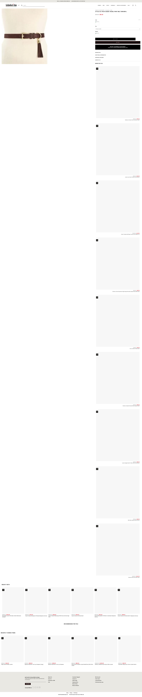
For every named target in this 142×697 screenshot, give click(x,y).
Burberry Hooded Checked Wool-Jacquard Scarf (131, 405)
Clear (139, 19)
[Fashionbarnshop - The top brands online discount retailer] (11, 5)
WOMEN (99, 5)
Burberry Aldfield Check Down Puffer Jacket (104, 664)
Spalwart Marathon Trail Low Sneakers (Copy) (34, 664)
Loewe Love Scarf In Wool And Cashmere (132, 177)
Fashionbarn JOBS (51, 680)
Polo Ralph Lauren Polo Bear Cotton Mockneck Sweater (11, 616)
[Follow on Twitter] (37, 687)
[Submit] (22, 5)
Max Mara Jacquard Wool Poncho (134, 520)
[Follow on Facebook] (33, 687)
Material (96, 31)
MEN (103, 5)
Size (96, 26)
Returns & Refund (75, 685)
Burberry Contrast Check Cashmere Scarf (132, 119)
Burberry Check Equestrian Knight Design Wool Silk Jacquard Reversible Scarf (126, 291)
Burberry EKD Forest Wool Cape (134, 577)
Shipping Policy (75, 682)
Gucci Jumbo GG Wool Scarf (135, 348)
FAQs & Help (74, 680)
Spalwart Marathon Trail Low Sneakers (56, 664)
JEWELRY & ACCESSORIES (121, 5)
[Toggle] (139, 53)
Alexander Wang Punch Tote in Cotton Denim (127, 664)
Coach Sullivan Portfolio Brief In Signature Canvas (128, 615)
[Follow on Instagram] (35, 687)
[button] (19, 5)
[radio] (97, 23)
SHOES (107, 5)
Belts (111, 10)
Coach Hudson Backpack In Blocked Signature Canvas (36, 615)
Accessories (107, 10)
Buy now (117, 42)
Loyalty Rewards (98, 680)
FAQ (49, 682)
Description (98, 52)
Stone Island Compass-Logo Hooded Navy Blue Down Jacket (82, 665)
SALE (128, 5)
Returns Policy (75, 683)
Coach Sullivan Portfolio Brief (77, 615)
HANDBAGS (113, 5)
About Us (50, 678)
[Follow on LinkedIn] (40, 687)
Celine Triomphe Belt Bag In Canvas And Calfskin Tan (130, 234)
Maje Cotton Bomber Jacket (7, 664)
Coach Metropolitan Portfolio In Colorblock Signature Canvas (105, 616)
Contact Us (74, 678)
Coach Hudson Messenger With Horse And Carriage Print (58, 616)
